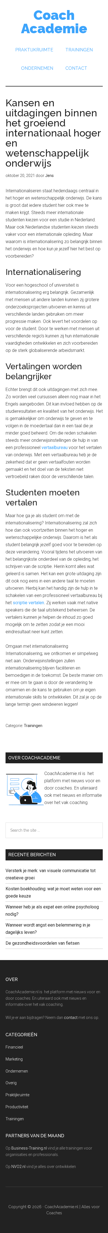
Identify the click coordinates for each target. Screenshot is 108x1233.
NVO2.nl (18, 1166)
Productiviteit (17, 1107)
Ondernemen (17, 1071)
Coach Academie (54, 21)
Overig (11, 1083)
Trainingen (33, 725)
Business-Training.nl (29, 1148)
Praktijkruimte (17, 1095)
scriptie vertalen (28, 602)
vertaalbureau (55, 447)
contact (71, 1017)
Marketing (14, 1059)
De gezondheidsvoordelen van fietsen (42, 943)
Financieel (14, 1047)
